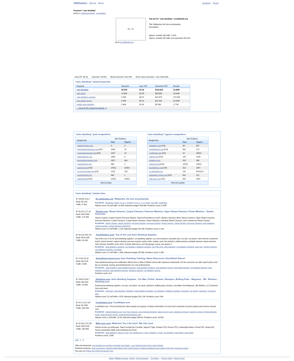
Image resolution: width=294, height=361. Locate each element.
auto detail (81, 93)
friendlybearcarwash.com (87, 149)
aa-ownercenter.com (85, 171)
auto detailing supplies (86, 97)
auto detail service (84, 101)
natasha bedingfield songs (117, 348)
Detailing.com (103, 279)
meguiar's (203, 291)
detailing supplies (143, 247)
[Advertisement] (93, 36)
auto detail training (181, 268)
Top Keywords (142, 358)
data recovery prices (109, 315)
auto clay (199, 247)
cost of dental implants (147, 312)
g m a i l (123, 203)
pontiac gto (137, 333)
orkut (148, 203)
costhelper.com (155, 153)
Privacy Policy (167, 358)
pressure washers (194, 223)
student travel (141, 345)
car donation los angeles (102, 345)
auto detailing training (127, 268)
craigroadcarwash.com (86, 153)
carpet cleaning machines (119, 226)
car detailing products (185, 247)
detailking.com (155, 146)
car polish (194, 291)
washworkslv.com (84, 164)
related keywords (88, 13)
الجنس (132, 345)
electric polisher (210, 247)
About (111, 358)
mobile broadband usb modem (153, 348)
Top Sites (154, 358)
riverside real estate (121, 345)
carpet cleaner (180, 223)
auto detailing (82, 90)
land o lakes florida (155, 345)
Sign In (101, 3)
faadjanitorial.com (84, 157)
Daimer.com (102, 211)
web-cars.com (155, 179)
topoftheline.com (156, 168)
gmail (116, 203)
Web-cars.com (103, 323)
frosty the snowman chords (177, 348)
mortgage (163, 203)
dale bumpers (134, 348)
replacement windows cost (130, 315)
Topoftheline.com (105, 234)
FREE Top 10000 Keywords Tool (99, 351)
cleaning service (196, 312)
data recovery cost (165, 312)
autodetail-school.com (158, 175)
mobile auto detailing (85, 104)
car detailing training (198, 268)
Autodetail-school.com (108, 258)
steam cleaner (111, 223)
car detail (117, 250)
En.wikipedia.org (104, 199)
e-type (145, 333)
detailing (130, 291)
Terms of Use (179, 358)
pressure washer (139, 223)
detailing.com (154, 160)
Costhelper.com (104, 302)
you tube (154, 203)
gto (131, 333)
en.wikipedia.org (127, 42)
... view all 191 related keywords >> (92, 108)
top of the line (157, 247)
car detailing (130, 247)
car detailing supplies (104, 250)
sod (124, 312)
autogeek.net (82, 168)
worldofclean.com (156, 149)
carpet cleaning (101, 226)
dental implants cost (114, 312)
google (130, 203)
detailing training (136, 270)
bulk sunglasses (98, 348)
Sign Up (92, 3)
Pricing (216, 3)
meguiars (109, 291)
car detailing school (152, 270)
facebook (109, 203)
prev (77, 340)
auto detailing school (164, 268)
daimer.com (154, 157)
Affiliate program (121, 358)
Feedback (206, 3)
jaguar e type (123, 333)
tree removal (132, 312)
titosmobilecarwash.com (87, 160)
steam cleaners (124, 223)
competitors (101, 13)
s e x (143, 203)
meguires (185, 291)
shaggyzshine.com (85, 146)
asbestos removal (181, 312)
